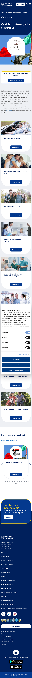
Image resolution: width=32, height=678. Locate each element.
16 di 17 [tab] (15, 483)
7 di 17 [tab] (14, 481)
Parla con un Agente (16, 80)
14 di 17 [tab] (26, 481)
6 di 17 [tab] (12, 481)
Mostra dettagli (22, 354)
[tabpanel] (16, 462)
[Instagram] (15, 614)
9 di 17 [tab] (17, 481)
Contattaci (8, 517)
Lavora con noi (16, 626)
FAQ (2, 552)
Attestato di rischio (7, 584)
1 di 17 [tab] (4, 481)
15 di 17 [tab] (28, 481)
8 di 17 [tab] (16, 481)
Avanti (30, 464)
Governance (5, 556)
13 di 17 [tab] (24, 481)
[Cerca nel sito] (27, 4)
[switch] (27, 337)
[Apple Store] (16, 667)
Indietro (2, 464)
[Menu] (30, 4)
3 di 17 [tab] (7, 481)
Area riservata (21, 4)
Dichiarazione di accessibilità (7, 641)
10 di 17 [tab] (19, 481)
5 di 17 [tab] (10, 481)
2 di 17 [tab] (5, 481)
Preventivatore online (8, 580)
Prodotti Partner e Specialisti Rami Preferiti (14, 608)
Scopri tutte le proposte (8, 440)
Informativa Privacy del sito (7, 639)
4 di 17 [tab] (9, 481)
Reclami (3, 597)
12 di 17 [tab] (22, 481)
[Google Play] (16, 662)
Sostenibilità (5, 568)
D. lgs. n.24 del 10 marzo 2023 (8, 631)
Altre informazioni (7, 564)
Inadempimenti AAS (7, 601)
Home (2, 12)
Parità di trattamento (7, 604)
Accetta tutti (16, 359)
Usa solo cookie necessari (16, 370)
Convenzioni (9, 12)
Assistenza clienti (6, 588)
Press (3, 576)
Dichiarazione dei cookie (6, 636)
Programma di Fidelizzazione (10, 593)
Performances (5, 572)
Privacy (3, 633)
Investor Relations (7, 560)
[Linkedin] (9, 614)
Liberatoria (3, 644)
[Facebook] (3, 614)
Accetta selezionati (16, 365)
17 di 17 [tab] (16, 483)
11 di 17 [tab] (21, 481)
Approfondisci (16, 147)
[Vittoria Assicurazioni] (6, 4)
